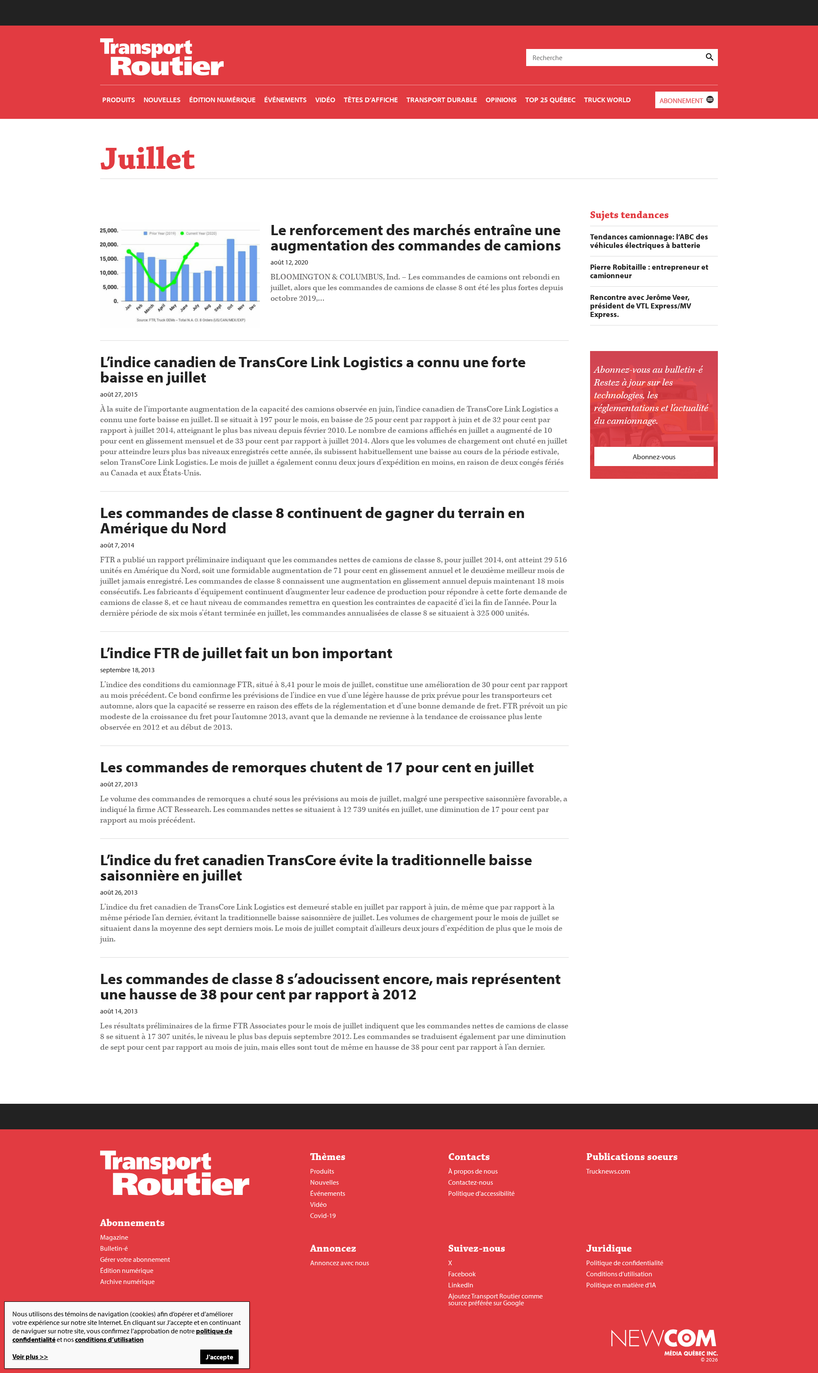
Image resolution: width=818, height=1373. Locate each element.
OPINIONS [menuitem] (501, 99)
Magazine (114, 1237)
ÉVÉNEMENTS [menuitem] (285, 99)
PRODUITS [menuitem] (118, 99)
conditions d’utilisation (109, 1339)
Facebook (462, 1273)
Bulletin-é (114, 1248)
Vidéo (318, 1204)
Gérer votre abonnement (135, 1259)
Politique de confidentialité (624, 1262)
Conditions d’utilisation (619, 1273)
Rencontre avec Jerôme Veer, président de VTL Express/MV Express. (640, 306)
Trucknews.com (608, 1171)
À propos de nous (473, 1171)
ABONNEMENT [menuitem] (681, 100)
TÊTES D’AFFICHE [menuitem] (371, 99)
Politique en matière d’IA (621, 1285)
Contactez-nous (470, 1182)
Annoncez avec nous (339, 1262)
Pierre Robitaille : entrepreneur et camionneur (649, 271)
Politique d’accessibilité (481, 1193)
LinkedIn (460, 1285)
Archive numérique (127, 1281)
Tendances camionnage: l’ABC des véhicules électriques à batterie (649, 241)
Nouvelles (324, 1182)
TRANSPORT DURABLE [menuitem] (441, 99)
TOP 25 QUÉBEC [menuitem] (550, 99)
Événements (327, 1193)
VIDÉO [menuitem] (325, 99)
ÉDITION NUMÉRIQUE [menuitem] (222, 99)
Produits (322, 1171)
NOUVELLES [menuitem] (162, 99)
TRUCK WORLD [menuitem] (607, 99)
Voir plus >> (30, 1356)
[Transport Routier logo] (174, 1193)
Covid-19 (323, 1215)
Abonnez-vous (654, 456)
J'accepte (219, 1357)
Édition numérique (126, 1270)
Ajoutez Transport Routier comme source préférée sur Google (495, 1299)
